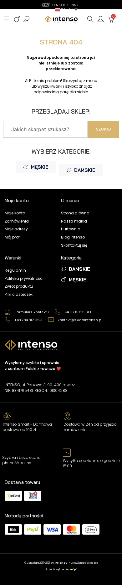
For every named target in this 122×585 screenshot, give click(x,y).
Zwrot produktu (19, 286)
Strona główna (75, 213)
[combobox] (45, 129)
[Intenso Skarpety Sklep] (60, 19)
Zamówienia (17, 221)
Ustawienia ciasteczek (84, 563)
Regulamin (15, 270)
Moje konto (15, 213)
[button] (67, 9)
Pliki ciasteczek (19, 294)
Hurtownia (70, 229)
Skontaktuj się (74, 245)
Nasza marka (74, 221)
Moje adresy (16, 229)
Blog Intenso (73, 237)
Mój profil (13, 237)
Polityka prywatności (24, 278)
